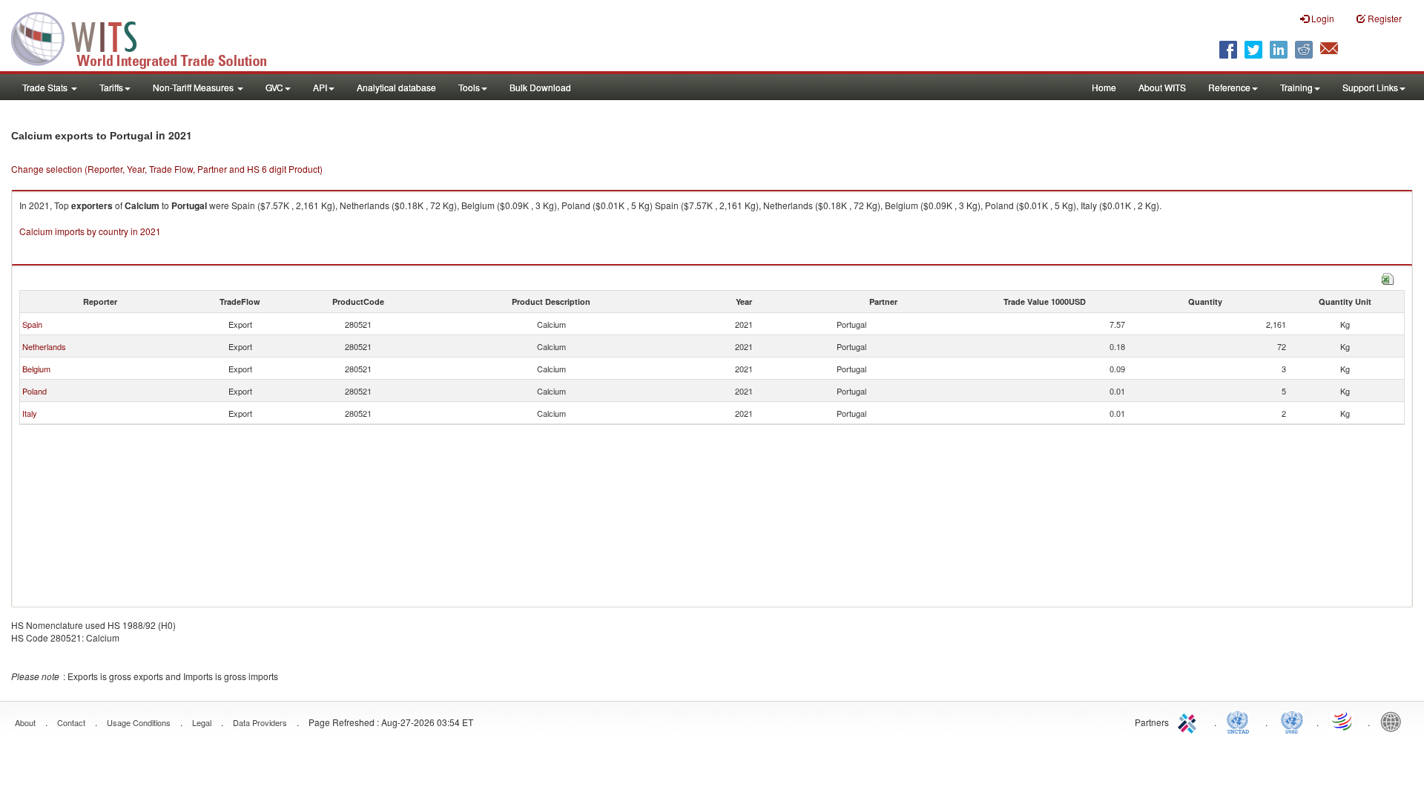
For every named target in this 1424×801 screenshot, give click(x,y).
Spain (32, 324)
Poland (34, 391)
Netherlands (44, 346)
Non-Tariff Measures (194, 87)
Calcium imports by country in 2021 (90, 231)
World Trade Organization (1343, 721)
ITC (1189, 721)
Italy (29, 413)
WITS (148, 37)
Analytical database (396, 87)
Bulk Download (540, 87)
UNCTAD (1241, 721)
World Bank (1394, 721)
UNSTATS (1292, 721)
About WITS (1162, 87)
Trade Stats (46, 87)
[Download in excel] (1388, 277)
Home (1104, 87)
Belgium (36, 369)
